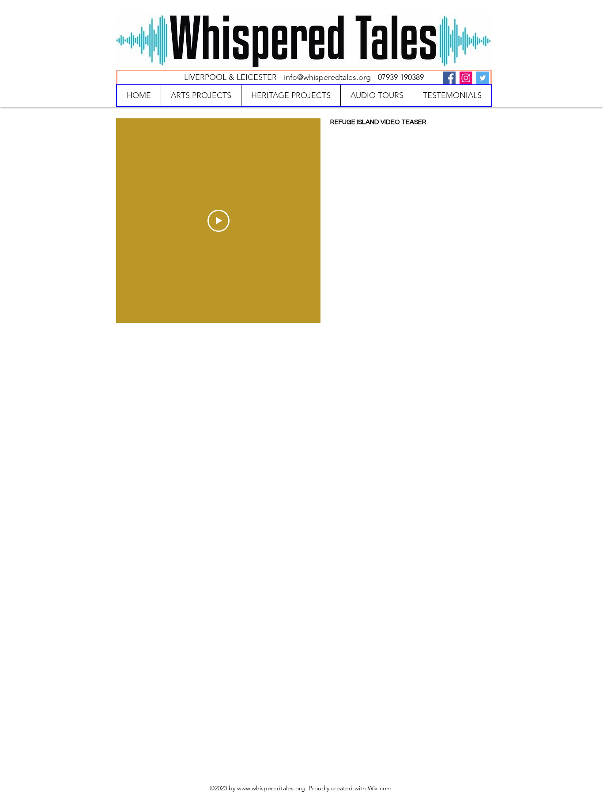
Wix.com (380, 788)
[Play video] (218, 221)
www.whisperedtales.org (271, 788)
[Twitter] (482, 78)
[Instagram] (466, 78)
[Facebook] (449, 78)
